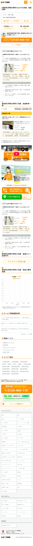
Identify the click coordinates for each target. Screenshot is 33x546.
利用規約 (4, 516)
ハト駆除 (4, 434)
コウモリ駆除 (5, 438)
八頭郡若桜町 (15, 361)
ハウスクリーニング (14, 380)
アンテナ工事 (20, 438)
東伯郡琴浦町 (15, 373)
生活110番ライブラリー (22, 500)
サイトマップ (5, 512)
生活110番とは (5, 500)
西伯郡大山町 (15, 371)
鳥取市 (20, 364)
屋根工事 (4, 476)
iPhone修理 (4, 491)
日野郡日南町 (15, 369)
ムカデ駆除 (19, 426)
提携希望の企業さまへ (6, 525)
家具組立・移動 (5, 487)
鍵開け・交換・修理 (6, 453)
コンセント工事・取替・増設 (23, 441)
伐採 (18, 415)
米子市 (14, 364)
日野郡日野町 (6, 369)
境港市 (4, 364)
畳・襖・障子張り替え (6, 460)
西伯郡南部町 (6, 371)
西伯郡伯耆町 (23, 369)
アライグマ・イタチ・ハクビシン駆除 (23, 430)
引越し (18, 487)
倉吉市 (9, 364)
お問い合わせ (20, 508)
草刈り (3, 419)
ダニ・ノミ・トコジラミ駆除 (23, 422)
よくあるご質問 (5, 508)
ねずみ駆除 (19, 434)
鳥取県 (2, 381)
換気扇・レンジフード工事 (7, 445)
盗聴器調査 (19, 483)
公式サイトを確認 (18, 70)
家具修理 (19, 472)
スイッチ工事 (5, 449)
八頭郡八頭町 (27, 364)
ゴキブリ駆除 (5, 430)
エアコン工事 (20, 445)
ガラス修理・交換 (21, 453)
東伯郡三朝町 (6, 366)
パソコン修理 (5, 472)
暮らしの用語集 (5, 504)
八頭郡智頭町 (6, 361)
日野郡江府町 (25, 366)
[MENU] (30, 2)
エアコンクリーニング (6, 468)
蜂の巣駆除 (4, 426)
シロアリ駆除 (5, 422)
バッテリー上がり (21, 460)
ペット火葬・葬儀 (21, 468)
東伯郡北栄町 (6, 373)
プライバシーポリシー (21, 512)
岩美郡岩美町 (23, 361)
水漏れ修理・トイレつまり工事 (8, 457)
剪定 (3, 415)
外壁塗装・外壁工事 (6, 479)
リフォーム (19, 479)
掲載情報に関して (21, 504)
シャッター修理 (20, 419)
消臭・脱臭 (23, 380)
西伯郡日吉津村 (24, 371)
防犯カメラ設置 (5, 483)
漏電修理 (4, 441)
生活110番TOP (4, 380)
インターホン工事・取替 (22, 449)
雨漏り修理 (19, 457)
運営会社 (19, 516)
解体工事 (19, 476)
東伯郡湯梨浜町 (15, 366)
